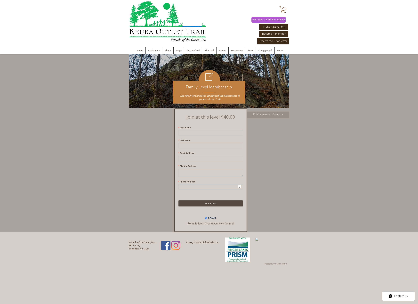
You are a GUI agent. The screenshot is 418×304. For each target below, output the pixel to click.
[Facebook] (165, 245)
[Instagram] (175, 245)
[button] (284, 9)
